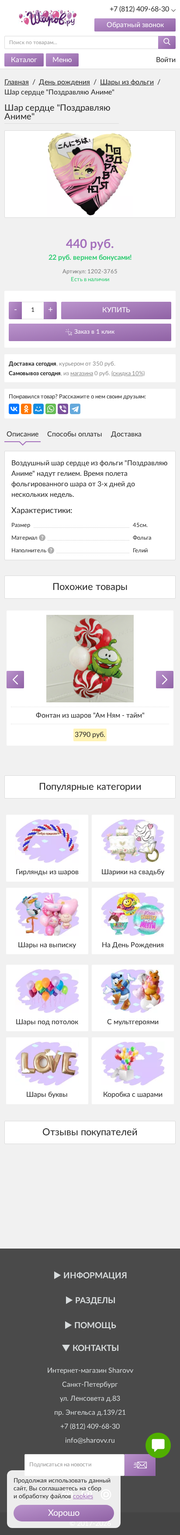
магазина (81, 374)
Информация (95, 1276)
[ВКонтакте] (14, 409)
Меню (62, 59)
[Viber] (63, 409)
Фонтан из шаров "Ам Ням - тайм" (90, 715)
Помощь (95, 1326)
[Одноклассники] (26, 409)
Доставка (126, 434)
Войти (165, 59)
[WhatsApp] (50, 409)
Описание (22, 434)
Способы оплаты (74, 434)
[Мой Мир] (38, 409)
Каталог (24, 59)
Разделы (95, 1301)
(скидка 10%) (128, 374)
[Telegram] (75, 409)
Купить (116, 310)
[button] (64, 1513)
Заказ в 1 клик (94, 332)
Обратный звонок (135, 24)
